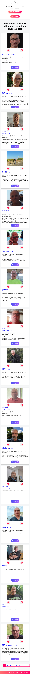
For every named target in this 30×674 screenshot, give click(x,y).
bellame (4, 447)
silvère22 (4, 171)
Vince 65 (4, 131)
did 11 (3, 329)
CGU (12, 672)
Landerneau (5, 448)
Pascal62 (4, 368)
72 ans (17, 54)
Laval (3, 567)
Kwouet (4, 250)
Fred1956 (4, 565)
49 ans (14, 488)
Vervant (4, 172)
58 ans (11, 448)
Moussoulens (5, 330)
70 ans (8, 172)
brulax (3, 53)
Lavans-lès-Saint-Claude (8, 54)
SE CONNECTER (15, 16)
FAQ (9, 672)
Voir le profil (15, 67)
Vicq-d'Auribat (5, 251)
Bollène (4, 606)
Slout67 (4, 526)
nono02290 (5, 486)
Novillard (4, 133)
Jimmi (3, 644)
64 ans (9, 369)
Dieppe (4, 409)
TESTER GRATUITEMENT (15, 11)
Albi (3, 212)
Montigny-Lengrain (7, 488)
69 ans (7, 567)
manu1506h (5, 407)
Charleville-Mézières (7, 645)
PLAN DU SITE (19, 672)
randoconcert (5, 210)
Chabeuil (4, 369)
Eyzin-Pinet (5, 93)
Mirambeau (5, 291)
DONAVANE (5, 289)
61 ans (9, 133)
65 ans (10, 93)
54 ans (8, 409)
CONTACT (26, 672)
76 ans (12, 251)
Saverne (4, 527)
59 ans (10, 291)
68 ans (11, 330)
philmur (4, 605)
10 (16, 668)
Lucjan (3, 92)
